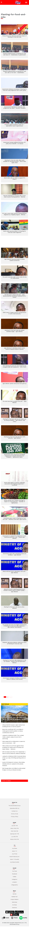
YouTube (14, 871)
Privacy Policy (14, 816)
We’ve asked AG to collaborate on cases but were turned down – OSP (13, 742)
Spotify (25, 917)
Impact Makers (14, 899)
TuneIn (7, 917)
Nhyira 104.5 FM (14, 839)
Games (14, 894)
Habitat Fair (14, 896)
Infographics (14, 884)
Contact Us (14, 811)
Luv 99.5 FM (14, 836)
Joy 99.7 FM (14, 825)
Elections (14, 907)
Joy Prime (14, 853)
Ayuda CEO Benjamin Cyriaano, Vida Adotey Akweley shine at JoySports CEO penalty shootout (13, 764)
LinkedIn (14, 882)
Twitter (14, 876)
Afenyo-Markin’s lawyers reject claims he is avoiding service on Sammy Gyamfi (13, 725)
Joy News (14, 848)
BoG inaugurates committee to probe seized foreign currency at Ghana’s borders (13, 769)
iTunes (16, 917)
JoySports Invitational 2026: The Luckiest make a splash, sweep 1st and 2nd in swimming (13, 737)
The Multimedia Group (14, 805)
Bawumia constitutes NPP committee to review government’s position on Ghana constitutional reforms (12, 731)
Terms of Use (14, 813)
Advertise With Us (14, 808)
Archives (14, 905)
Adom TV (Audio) (14, 859)
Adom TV (14, 851)
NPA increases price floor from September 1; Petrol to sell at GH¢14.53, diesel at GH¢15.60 (14, 752)
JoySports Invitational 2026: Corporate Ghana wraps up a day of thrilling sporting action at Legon (14, 758)
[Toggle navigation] (26, 2)
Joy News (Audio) (14, 862)
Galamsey (14, 902)
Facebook (14, 874)
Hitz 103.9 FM (14, 831)
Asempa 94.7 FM (14, 833)
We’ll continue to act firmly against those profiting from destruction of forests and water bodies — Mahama (13, 747)
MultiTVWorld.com (14, 856)
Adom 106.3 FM (15, 828)
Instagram (14, 879)
